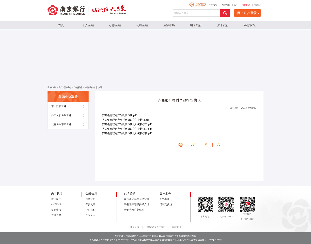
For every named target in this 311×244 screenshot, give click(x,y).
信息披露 (78, 87)
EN (235, 5)
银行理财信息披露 (93, 87)
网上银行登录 (247, 13)
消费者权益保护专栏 (155, 227)
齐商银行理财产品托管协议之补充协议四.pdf (127, 133)
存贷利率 (90, 204)
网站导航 (226, 5)
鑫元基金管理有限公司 (136, 199)
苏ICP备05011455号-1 (120, 239)
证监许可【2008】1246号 (210, 239)
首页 (61, 25)
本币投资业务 (58, 106)
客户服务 (213, 5)
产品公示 (90, 215)
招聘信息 (246, 5)
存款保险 (250, 25)
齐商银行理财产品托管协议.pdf (119, 115)
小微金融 (115, 25)
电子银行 (196, 25)
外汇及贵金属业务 (61, 115)
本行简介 (56, 199)
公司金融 (142, 25)
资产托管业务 (64, 87)
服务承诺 (134, 227)
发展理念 (56, 209)
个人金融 (88, 25)
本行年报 (56, 204)
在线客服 (165, 199)
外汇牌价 (90, 209)
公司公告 (56, 215)
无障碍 (257, 5)
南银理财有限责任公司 (136, 204)
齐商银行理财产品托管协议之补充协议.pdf (125, 119)
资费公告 (90, 199)
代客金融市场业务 (61, 124)
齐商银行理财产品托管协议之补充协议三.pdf (127, 129)
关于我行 (223, 25)
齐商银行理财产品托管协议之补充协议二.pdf (127, 124)
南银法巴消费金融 (134, 209)
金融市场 (169, 25)
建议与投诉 (166, 204)
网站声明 (176, 227)
